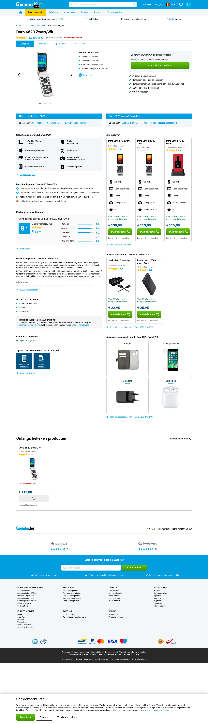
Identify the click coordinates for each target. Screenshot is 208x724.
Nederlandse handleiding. (30, 325)
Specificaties (37, 123)
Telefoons (68, 587)
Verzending (21, 622)
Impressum (88, 659)
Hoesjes (157, 591)
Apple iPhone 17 (23, 591)
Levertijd (20, 620)
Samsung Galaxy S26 (25, 598)
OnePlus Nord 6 (23, 606)
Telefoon (53, 12)
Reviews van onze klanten (75, 123)
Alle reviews (25, 249)
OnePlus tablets (115, 601)
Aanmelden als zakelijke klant (74, 617)
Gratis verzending (122, 238)
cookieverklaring (162, 710)
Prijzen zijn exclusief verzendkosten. (132, 652)
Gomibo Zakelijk (69, 614)
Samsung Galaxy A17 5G (27, 601)
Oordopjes (158, 598)
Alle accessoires (160, 606)
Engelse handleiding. (81, 325)
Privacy (79, 659)
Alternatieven (128, 123)
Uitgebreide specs (27, 174)
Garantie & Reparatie (25, 627)
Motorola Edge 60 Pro (25, 596)
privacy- (148, 710)
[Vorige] (19, 75)
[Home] (20, 12)
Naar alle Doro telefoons (120, 245)
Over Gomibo (113, 614)
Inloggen (158, 4)
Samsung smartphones (72, 593)
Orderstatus (21, 617)
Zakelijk (98, 12)
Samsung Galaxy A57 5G (27, 593)
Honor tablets (114, 596)
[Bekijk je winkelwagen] (188, 4)
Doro (32, 26)
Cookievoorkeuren (102, 659)
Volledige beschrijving (29, 290)
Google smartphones (71, 601)
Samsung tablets (115, 593)
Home (18, 26)
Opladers (157, 596)
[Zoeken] (134, 4)
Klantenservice (114, 12)
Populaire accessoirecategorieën (163, 123)
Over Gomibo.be (68, 659)
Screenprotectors (160, 593)
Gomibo (112, 611)
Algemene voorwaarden (120, 659)
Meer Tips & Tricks (27, 373)
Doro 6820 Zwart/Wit (56, 26)
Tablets (84, 12)
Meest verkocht (35, 12)
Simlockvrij (87, 75)
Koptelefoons (159, 601)
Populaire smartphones (30, 587)
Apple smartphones (70, 591)
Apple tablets (114, 591)
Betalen (20, 614)
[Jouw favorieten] (181, 4)
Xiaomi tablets (114, 598)
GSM (25, 26)
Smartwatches (159, 603)
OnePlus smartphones (71, 596)
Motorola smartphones (72, 598)
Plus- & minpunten (54, 123)
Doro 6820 (41, 26)
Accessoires (69, 12)
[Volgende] (71, 75)
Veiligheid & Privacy (116, 617)
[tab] (40, 103)
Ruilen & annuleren (24, 625)
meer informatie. (133, 654)
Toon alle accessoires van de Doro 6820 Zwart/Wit (132, 327)
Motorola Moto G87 (24, 603)
